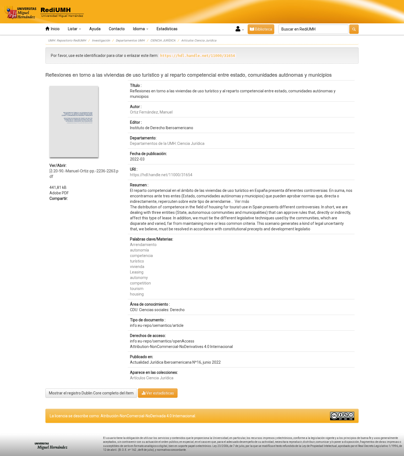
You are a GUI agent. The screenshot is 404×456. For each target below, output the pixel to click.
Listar (73, 29)
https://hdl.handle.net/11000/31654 (161, 175)
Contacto (117, 29)
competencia (141, 255)
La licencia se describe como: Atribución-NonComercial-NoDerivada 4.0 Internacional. (123, 416)
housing (137, 294)
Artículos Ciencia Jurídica (198, 40)
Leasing (136, 272)
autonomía (139, 250)
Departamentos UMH (130, 40)
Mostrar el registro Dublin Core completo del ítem (91, 393)
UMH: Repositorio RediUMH (67, 40)
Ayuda (95, 29)
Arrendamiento (143, 244)
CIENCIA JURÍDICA (162, 40)
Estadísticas (167, 29)
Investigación (101, 40)
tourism (136, 288)
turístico (137, 261)
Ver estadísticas (159, 393)
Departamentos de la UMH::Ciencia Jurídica (167, 143)
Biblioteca (263, 29)
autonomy (139, 277)
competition (140, 283)
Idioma (139, 29)
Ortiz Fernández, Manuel (151, 112)
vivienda (137, 266)
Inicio (54, 29)
